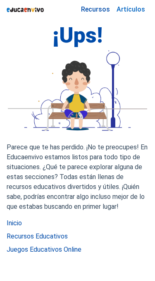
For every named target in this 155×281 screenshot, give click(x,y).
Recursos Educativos (37, 236)
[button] (130, 9)
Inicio (14, 223)
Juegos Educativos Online (44, 249)
